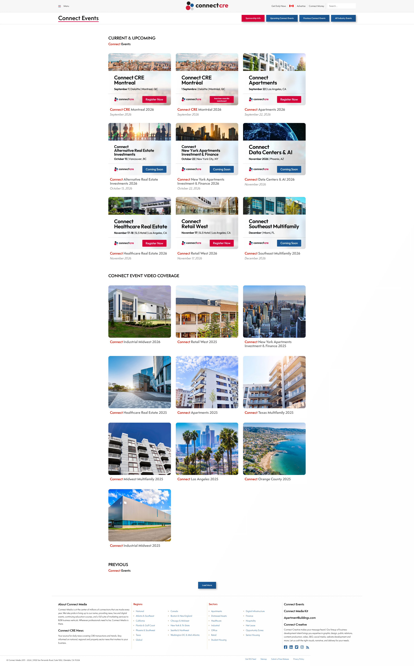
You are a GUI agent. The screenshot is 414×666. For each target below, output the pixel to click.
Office (214, 630)
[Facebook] (286, 647)
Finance (249, 615)
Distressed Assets (219, 615)
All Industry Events (343, 18)
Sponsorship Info (253, 18)
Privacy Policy (298, 659)
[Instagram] (302, 647)
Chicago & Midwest (180, 620)
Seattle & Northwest (180, 630)
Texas (138, 634)
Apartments (216, 611)
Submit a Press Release (280, 659)
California (140, 620)
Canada (174, 611)
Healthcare (216, 620)
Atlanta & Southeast (145, 615)
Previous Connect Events (314, 18)
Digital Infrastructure (255, 611)
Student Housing (219, 639)
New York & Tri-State (180, 625)
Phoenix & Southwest (145, 630)
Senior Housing (253, 634)
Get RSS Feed (250, 659)
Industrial (215, 625)
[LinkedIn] (291, 647)
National (140, 611)
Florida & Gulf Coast (145, 625)
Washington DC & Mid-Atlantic (185, 634)
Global (139, 639)
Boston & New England (181, 615)
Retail (213, 634)
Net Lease (250, 625)
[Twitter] (297, 647)
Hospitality (251, 620)
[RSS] (307, 647)
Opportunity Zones (254, 630)
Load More (207, 585)
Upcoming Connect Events (282, 18)
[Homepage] (207, 5)
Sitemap (264, 659)
